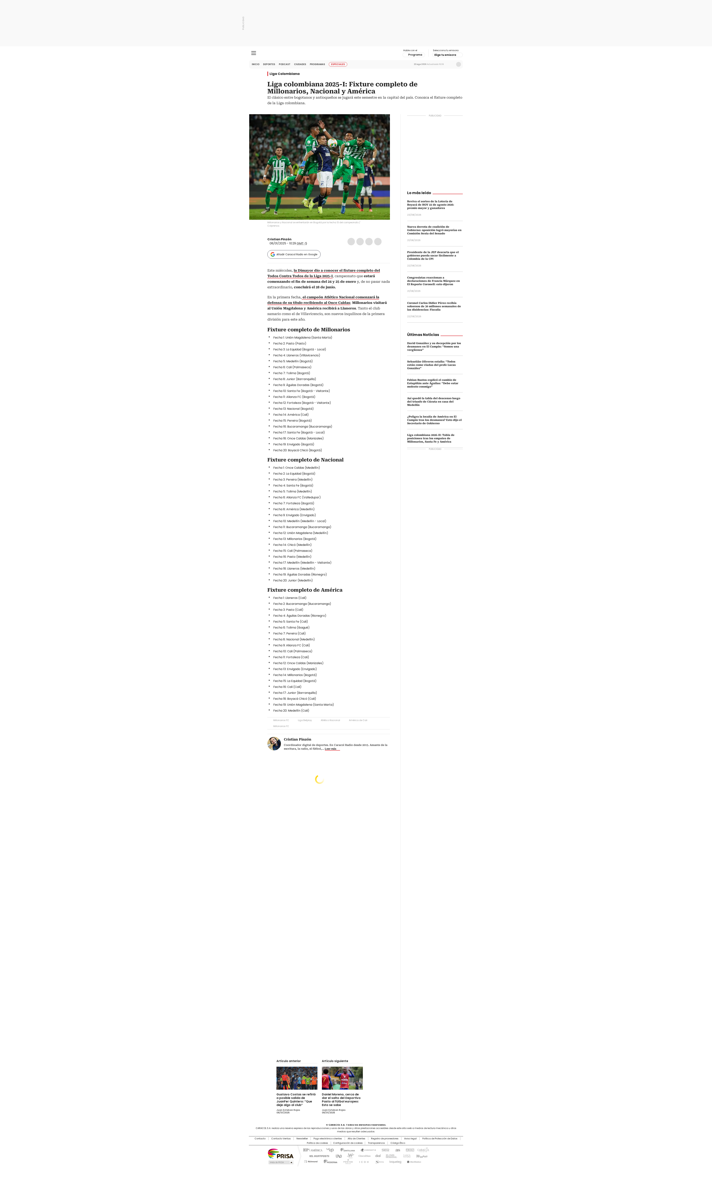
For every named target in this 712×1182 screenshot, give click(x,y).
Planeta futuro (406, 1155)
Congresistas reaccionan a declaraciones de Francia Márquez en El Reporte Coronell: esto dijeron (433, 281)
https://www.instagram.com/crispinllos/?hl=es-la (298, 239)
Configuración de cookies (348, 1143)
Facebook (351, 241)
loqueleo (395, 1160)
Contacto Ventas (281, 1138)
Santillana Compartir (366, 1149)
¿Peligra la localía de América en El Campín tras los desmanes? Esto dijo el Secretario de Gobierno (434, 420)
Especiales (338, 64)
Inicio (255, 64)
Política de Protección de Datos (439, 1138)
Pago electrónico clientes (328, 1138)
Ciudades (300, 64)
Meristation (413, 1160)
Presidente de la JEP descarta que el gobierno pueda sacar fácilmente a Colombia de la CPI (433, 255)
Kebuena (421, 1155)
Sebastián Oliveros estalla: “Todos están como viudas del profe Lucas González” (431, 365)
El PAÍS (312, 1149)
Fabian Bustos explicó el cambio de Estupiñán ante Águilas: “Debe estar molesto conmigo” (432, 383)
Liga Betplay (305, 720)
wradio (348, 1155)
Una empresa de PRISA (280, 1153)
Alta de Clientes (356, 1138)
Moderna (329, 1160)
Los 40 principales (329, 1149)
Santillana (346, 1149)
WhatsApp (378, 241)
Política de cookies (317, 1143)
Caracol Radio (356, 53)
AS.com (397, 1149)
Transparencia (376, 1143)
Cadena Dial (377, 1155)
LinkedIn (369, 241)
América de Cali (358, 720)
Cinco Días (363, 1155)
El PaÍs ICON (362, 1160)
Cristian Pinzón (279, 239)
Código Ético (397, 1143)
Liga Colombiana (285, 74)
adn (409, 1149)
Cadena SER (384, 1149)
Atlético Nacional (330, 720)
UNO (337, 1155)
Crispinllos (294, 239)
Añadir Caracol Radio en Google (296, 254)
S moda (378, 1160)
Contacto (260, 1138)
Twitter (360, 241)
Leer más (330, 748)
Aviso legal (410, 1138)
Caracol (422, 1149)
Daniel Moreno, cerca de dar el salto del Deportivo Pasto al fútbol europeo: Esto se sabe (341, 1099)
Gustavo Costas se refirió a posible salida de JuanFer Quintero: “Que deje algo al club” (296, 1099)
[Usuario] (458, 64)
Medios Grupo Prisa (280, 1162)
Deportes (269, 64)
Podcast (284, 64)
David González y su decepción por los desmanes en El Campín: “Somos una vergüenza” (434, 346)
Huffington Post (318, 1155)
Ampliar (382, 121)
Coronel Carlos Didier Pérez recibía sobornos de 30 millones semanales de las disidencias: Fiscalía (434, 306)
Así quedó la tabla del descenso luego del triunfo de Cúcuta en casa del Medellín (433, 401)
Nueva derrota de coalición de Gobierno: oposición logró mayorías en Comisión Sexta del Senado (434, 230)
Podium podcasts (346, 1160)
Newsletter (450, 64)
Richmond (311, 1160)
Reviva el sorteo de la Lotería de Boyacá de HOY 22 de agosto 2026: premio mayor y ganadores (430, 205)
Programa (415, 55)
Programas (317, 64)
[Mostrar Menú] (253, 53)
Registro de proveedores (384, 1138)
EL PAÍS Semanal (390, 1155)
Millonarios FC (281, 720)
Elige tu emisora (445, 55)
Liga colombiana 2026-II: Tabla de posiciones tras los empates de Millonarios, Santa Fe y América (430, 438)
